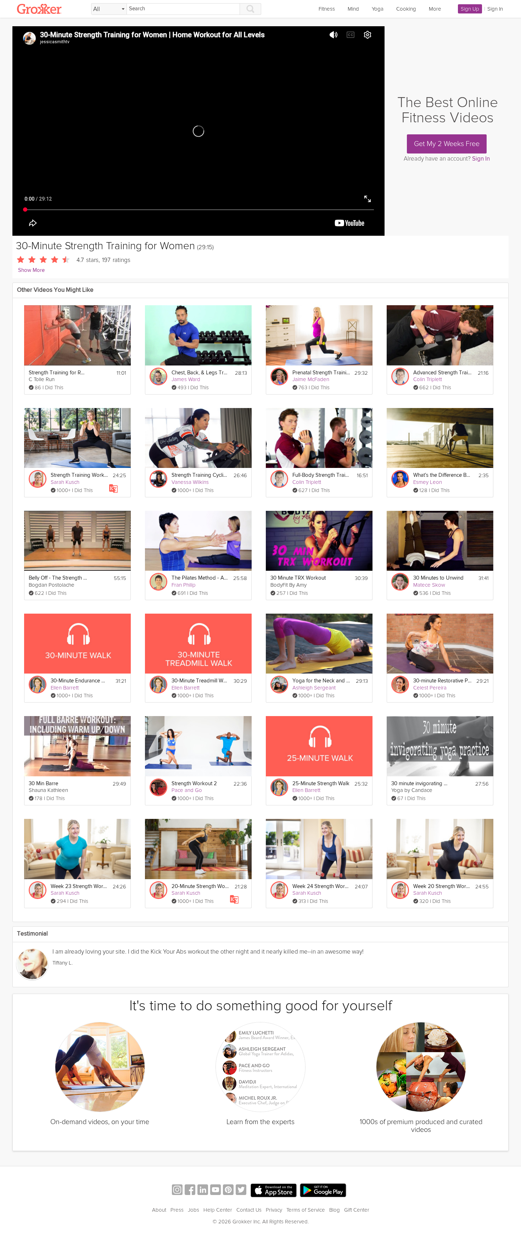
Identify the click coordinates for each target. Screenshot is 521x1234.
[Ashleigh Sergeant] (279, 684)
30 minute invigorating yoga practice (420, 783)
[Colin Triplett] (400, 376)
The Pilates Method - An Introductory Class (200, 578)
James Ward (186, 379)
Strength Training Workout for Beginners (79, 475)
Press (177, 1210)
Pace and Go (187, 790)
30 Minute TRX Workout (298, 578)
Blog (334, 1210)
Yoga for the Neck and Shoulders (321, 680)
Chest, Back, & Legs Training (201, 372)
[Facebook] (190, 1190)
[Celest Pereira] (400, 684)
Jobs (193, 1210)
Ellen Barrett (65, 688)
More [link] (435, 9)
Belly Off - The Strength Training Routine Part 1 (58, 578)
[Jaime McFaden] (279, 376)
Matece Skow (429, 585)
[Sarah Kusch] (37, 479)
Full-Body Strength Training (321, 475)
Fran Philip (184, 585)
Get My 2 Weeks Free (447, 144)
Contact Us (249, 1210)
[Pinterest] (228, 1190)
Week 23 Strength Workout (79, 886)
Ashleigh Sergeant (314, 688)
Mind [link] (353, 9)
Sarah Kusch (65, 482)
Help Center (217, 1210)
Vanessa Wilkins (190, 482)
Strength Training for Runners (58, 372)
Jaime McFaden (310, 379)
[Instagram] (177, 1190)
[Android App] (323, 1190)
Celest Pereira (430, 688)
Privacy (274, 1210)
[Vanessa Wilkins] (158, 479)
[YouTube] (215, 1190)
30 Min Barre (43, 783)
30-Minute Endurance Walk (80, 680)
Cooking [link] (406, 9)
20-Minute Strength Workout (201, 886)
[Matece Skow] (400, 582)
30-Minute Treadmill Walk (200, 680)
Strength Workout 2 (194, 783)
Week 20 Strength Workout (442, 886)
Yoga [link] (377, 9)
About (159, 1210)
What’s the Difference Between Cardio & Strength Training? (442, 475)
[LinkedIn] (202, 1190)
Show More (31, 270)
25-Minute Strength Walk (320, 783)
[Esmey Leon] (400, 479)
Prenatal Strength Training (321, 372)
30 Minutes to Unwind (438, 578)
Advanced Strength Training (442, 372)
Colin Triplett (427, 379)
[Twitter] (241, 1190)
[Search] (250, 9)
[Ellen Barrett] (37, 684)
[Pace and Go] (158, 787)
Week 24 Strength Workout (321, 886)
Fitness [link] (327, 9)
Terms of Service (305, 1210)
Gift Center (356, 1210)
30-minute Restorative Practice (442, 680)
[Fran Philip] (158, 582)
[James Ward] (158, 376)
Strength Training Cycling (200, 475)
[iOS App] (274, 1190)
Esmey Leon (427, 482)
